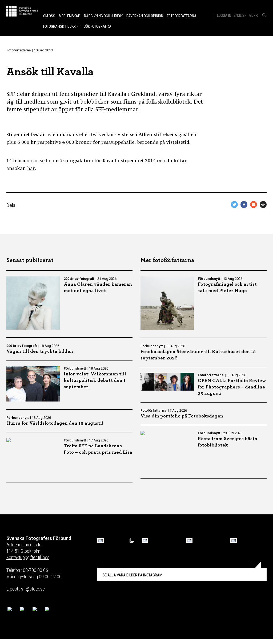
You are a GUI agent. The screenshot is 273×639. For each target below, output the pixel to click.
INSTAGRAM (132, 575)
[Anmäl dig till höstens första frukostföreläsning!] (100, 541)
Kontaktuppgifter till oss (27, 557)
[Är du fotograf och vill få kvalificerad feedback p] (145, 541)
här (31, 168)
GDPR (253, 15)
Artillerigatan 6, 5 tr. (23, 544)
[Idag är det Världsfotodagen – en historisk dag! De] (189, 541)
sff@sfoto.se (33, 589)
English (240, 15)
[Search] (263, 15)
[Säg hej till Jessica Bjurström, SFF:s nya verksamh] (233, 541)
